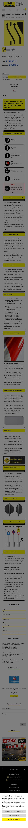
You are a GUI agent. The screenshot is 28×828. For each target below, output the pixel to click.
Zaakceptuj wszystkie (14, 819)
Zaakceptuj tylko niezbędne (14, 811)
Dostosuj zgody (14, 815)
